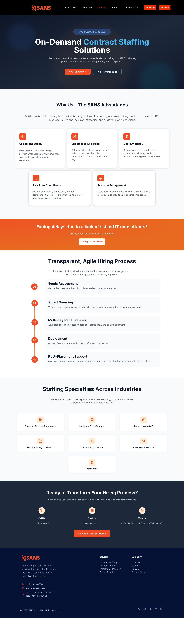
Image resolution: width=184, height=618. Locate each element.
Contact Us (132, 7)
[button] (71, 7)
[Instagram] (161, 609)
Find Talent (70, 7)
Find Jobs (87, 7)
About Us (116, 7)
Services (101, 7)
